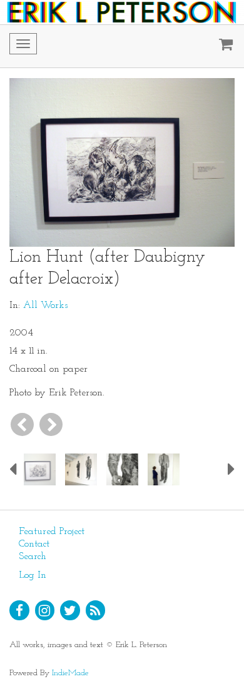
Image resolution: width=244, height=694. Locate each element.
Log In (32, 575)
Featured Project (51, 532)
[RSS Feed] (96, 610)
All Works (45, 305)
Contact (34, 544)
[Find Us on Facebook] (19, 610)
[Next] (51, 424)
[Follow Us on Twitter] (70, 610)
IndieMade (70, 673)
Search (32, 557)
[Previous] (22, 424)
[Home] (122, 12)
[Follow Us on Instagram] (45, 610)
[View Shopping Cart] (223, 46)
